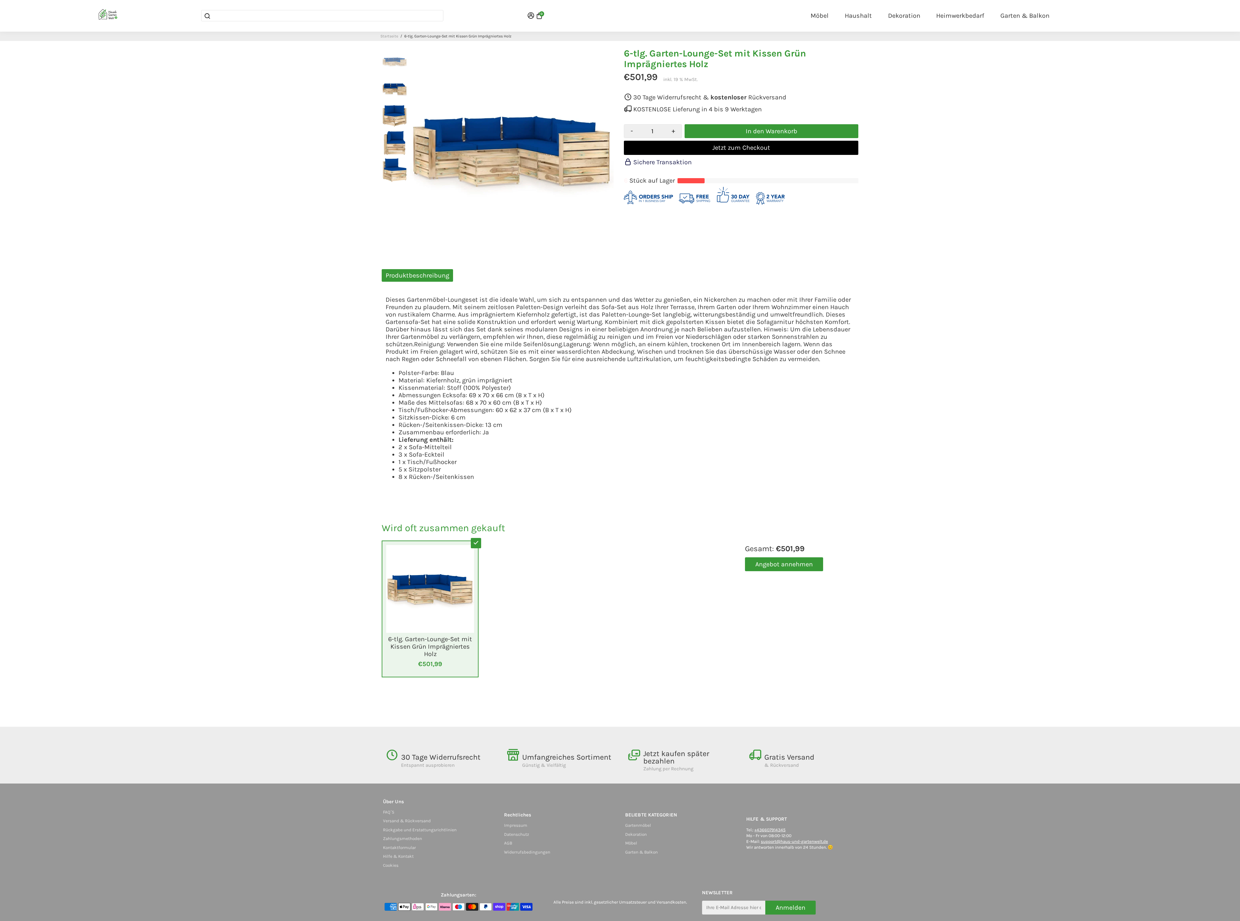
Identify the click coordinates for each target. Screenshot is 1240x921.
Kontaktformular (399, 847)
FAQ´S (388, 812)
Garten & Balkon (1024, 15)
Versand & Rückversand (407, 820)
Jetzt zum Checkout (741, 147)
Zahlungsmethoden (402, 838)
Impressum (515, 825)
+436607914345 (770, 829)
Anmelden (790, 907)
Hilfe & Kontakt (398, 856)
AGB (508, 843)
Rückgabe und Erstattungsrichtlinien (420, 829)
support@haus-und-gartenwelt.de (794, 841)
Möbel (820, 15)
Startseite (389, 36)
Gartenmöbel (638, 825)
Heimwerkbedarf (960, 15)
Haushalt (858, 15)
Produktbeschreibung (417, 275)
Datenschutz (516, 834)
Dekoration (904, 15)
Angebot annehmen (784, 564)
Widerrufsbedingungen (527, 852)
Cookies (390, 865)
